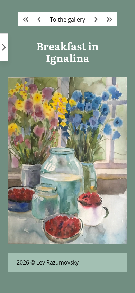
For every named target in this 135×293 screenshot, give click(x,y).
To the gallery (67, 19)
